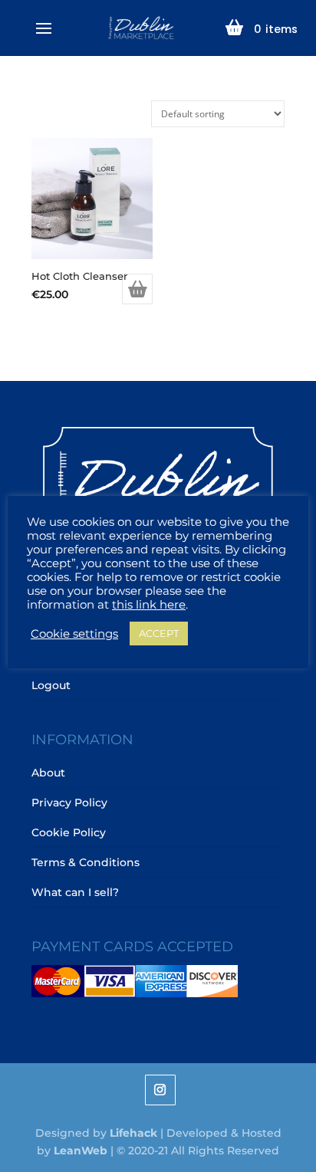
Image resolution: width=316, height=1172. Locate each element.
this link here (149, 605)
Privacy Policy (69, 802)
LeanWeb (80, 1150)
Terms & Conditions (85, 862)
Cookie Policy (68, 832)
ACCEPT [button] (159, 633)
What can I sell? (75, 892)
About (48, 773)
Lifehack (133, 1133)
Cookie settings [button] (74, 634)
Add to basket (137, 289)
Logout (51, 685)
